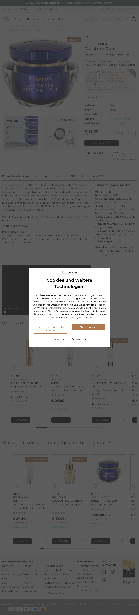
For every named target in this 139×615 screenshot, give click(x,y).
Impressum (59, 339)
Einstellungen (73, 317)
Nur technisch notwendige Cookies (50, 329)
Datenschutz (79, 339)
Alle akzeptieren (88, 327)
